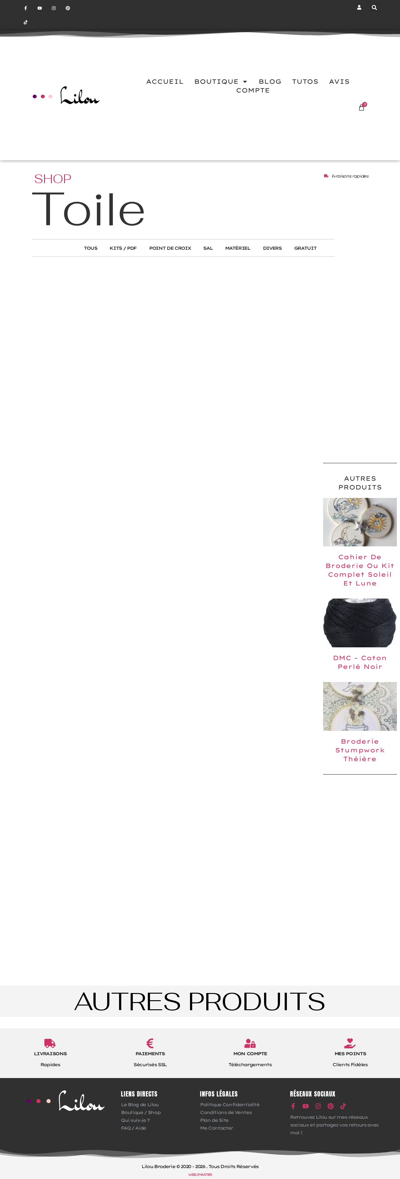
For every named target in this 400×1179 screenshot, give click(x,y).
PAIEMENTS (149, 1053)
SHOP (52, 179)
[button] (374, 7)
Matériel (237, 248)
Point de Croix (170, 248)
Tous (90, 248)
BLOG (270, 81)
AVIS (339, 81)
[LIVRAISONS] (50, 1043)
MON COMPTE (250, 1053)
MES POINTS (350, 1053)
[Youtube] (40, 8)
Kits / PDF (123, 248)
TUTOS (305, 81)
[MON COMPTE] (250, 1043)
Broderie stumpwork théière (360, 750)
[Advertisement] (360, 358)
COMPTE (253, 90)
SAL (207, 248)
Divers (272, 248)
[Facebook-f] (26, 8)
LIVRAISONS (50, 1053)
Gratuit (305, 248)
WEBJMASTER (200, 1174)
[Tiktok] (26, 22)
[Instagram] (54, 8)
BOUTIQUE (216, 81)
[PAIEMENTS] (150, 1043)
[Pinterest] (68, 8)
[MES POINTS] (350, 1043)
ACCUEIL (165, 81)
